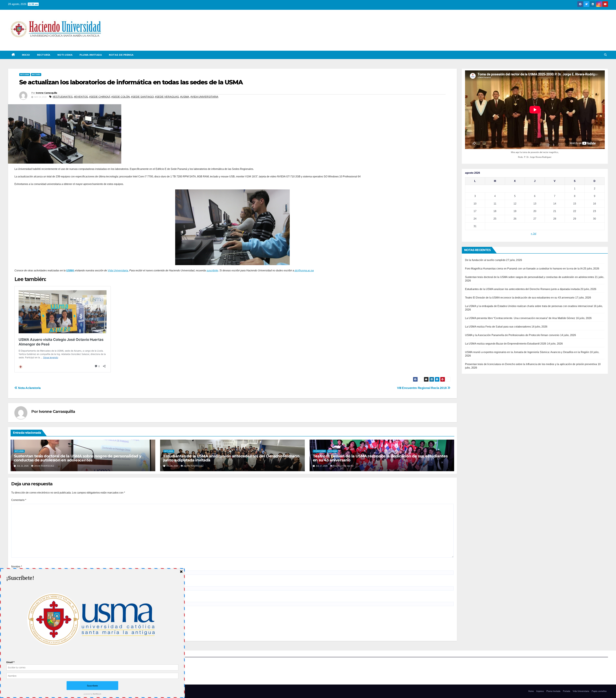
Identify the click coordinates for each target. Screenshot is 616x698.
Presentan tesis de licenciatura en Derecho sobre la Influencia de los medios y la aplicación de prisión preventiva (531, 364)
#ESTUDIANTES (63, 96)
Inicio (26, 54)
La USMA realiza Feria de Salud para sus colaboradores (498, 326)
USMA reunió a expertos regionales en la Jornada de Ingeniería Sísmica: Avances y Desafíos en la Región (527, 352)
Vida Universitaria (581, 691)
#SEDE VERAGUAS (167, 96)
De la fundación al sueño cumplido (485, 260)
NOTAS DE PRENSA (121, 54)
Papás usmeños (599, 691)
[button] (605, 54)
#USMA (184, 96)
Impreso (540, 691)
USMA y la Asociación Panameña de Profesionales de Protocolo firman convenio (512, 335)
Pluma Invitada (91, 54)
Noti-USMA (65, 54)
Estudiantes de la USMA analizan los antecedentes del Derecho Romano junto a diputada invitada (231, 458)
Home (531, 691)
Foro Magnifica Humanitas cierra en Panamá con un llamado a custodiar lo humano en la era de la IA (524, 268)
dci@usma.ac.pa (304, 270)
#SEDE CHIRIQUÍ (99, 96)
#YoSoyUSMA (319, 451)
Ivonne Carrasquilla (46, 92)
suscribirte (212, 270)
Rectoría (43, 54)
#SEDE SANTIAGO (142, 96)
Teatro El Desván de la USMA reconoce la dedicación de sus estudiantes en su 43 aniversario (380, 458)
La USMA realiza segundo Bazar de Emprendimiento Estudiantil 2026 (505, 343)
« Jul (533, 233)
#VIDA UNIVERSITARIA (204, 96)
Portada (566, 691)
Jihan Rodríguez (44, 466)
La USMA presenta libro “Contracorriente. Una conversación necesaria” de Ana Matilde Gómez (520, 318)
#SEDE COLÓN (120, 96)
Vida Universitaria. (118, 270)
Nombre (16, 566)
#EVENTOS (81, 96)
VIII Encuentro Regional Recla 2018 (422, 388)
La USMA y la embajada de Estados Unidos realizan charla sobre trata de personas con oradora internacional (529, 306)
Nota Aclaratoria (29, 388)
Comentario (18, 500)
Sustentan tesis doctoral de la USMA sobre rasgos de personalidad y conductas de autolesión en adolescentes (77, 458)
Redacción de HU (343, 466)
